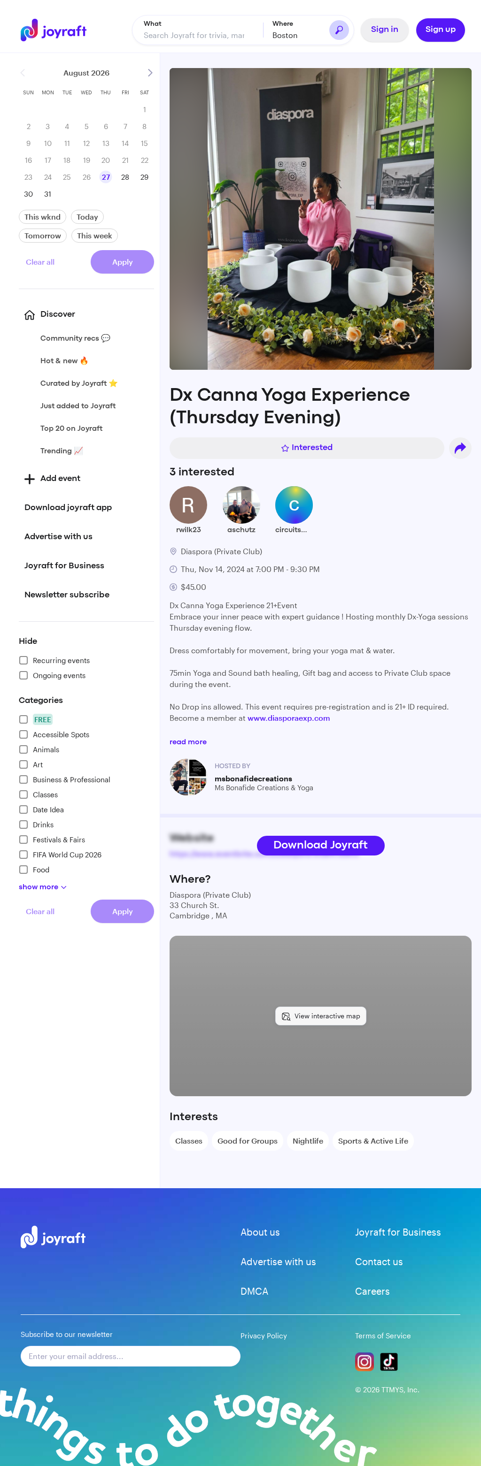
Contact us (379, 1261)
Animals (46, 749)
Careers (372, 1291)
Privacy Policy (263, 1335)
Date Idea (48, 809)
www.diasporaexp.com (289, 717)
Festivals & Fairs (59, 839)
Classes (45, 794)
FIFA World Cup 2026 (67, 854)
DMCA (254, 1291)
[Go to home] (53, 30)
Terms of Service (383, 1335)
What (153, 24)
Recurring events (61, 660)
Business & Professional (71, 779)
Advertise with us (278, 1261)
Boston (285, 35)
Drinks (43, 824)
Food (41, 869)
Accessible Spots (61, 734)
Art (38, 764)
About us (260, 1231)
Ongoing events (59, 675)
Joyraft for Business (398, 1231)
